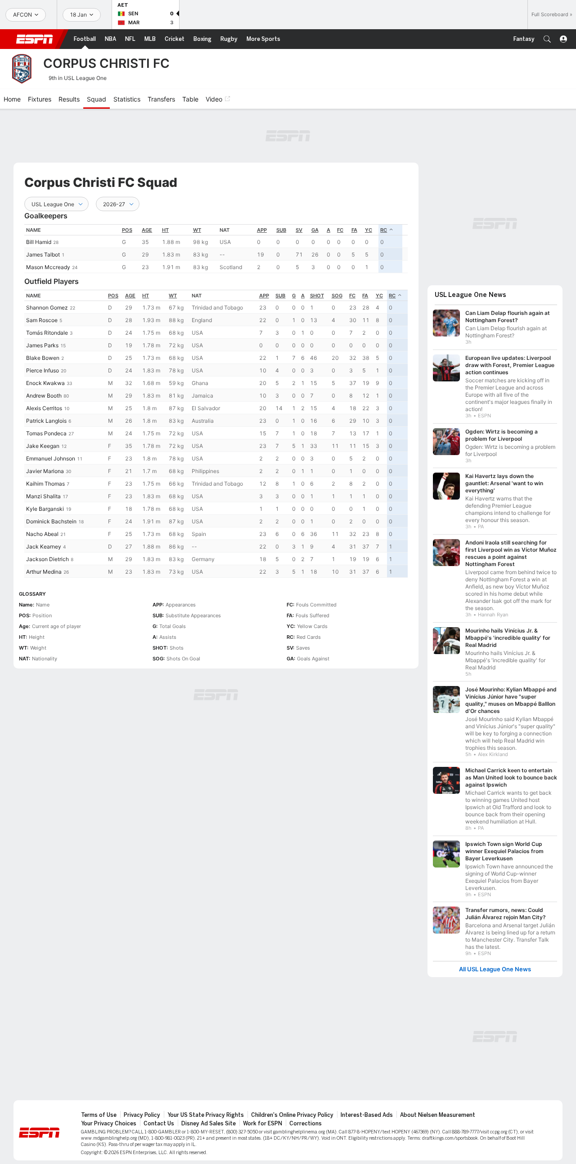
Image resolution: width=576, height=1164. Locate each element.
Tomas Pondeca (46, 433)
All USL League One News (495, 969)
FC (340, 230)
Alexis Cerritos (44, 408)
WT (197, 230)
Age (147, 230)
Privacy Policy (142, 1115)
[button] (547, 39)
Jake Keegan (42, 446)
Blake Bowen (42, 357)
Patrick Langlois (46, 420)
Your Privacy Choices (108, 1123)
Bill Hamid (38, 242)
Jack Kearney (43, 546)
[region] (216, 248)
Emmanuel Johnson (50, 458)
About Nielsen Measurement (437, 1115)
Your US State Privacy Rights (205, 1115)
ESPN (34, 39)
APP (262, 230)
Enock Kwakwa (45, 383)
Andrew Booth (44, 395)
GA (315, 230)
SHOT (317, 295)
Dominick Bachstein (51, 521)
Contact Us (159, 1123)
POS (127, 230)
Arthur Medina (44, 571)
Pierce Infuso (42, 370)
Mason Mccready (48, 267)
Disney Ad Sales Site (208, 1123)
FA (354, 230)
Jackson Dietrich (47, 559)
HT (165, 230)
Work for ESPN (262, 1123)
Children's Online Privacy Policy (292, 1115)
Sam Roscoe (42, 320)
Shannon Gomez (47, 307)
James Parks (42, 345)
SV (299, 230)
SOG (337, 295)
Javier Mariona (45, 471)
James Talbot (43, 254)
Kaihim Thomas (45, 483)
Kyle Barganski (45, 508)
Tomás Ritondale (47, 332)
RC (383, 230)
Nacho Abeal (42, 534)
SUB (281, 230)
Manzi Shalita (43, 496)
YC (368, 230)
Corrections (305, 1123)
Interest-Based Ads (367, 1115)
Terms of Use (99, 1115)
